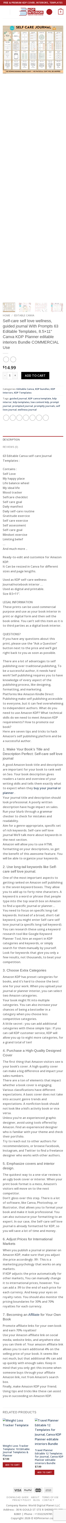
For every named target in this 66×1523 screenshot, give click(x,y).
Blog (36, 1500)
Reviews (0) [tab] (10, 447)
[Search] (49, 12)
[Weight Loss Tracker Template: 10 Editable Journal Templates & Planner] (17, 1430)
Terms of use (50, 1497)
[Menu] (5, 11)
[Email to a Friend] (26, 418)
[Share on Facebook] (13, 418)
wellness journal (27, 409)
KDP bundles (42, 389)
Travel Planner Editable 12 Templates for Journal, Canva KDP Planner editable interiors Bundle (49, 1457)
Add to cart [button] (12, 1464)
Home (6, 315)
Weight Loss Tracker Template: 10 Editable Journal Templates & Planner (16, 1450)
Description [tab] (11, 439)
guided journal (18, 398)
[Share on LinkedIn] (39, 418)
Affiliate (34, 1315)
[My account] (14, 12)
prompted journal (22, 406)
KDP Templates (23, 392)
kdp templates (21, 402)
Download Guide (18, 1497)
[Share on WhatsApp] (6, 418)
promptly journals (44, 406)
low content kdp (40, 402)
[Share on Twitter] (19, 418)
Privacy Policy (21, 1500)
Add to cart (35, 376)
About (35, 1497)
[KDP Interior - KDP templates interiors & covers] (31, 12)
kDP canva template (39, 398)
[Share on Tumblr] (46, 418)
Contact (48, 1500)
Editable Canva (24, 315)
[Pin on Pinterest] (33, 418)
